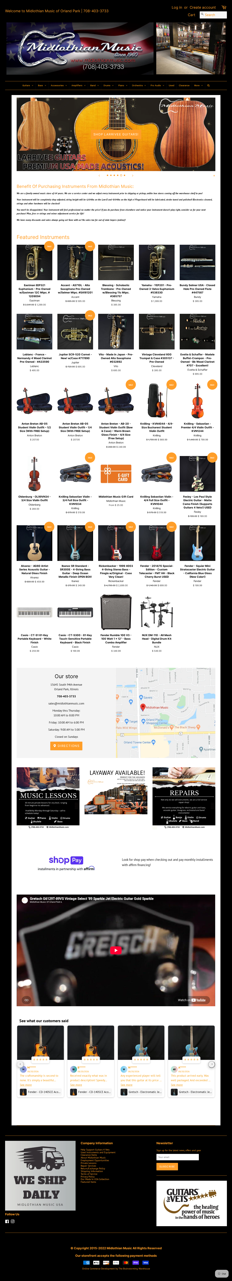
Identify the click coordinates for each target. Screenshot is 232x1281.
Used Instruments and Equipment (98, 1152)
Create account (203, 7)
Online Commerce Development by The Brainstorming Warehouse (116, 1268)
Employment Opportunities (95, 1160)
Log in (177, 7)
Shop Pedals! (116, 134)
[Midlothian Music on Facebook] (7, 1222)
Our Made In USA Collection (95, 1179)
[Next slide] (132, 175)
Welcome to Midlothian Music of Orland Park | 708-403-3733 (57, 11)
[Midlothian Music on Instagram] (12, 1222)
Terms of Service (89, 1173)
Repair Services (88, 1165)
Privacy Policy (88, 1176)
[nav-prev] (20, 1064)
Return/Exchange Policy (93, 1168)
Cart (191, 15)
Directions (68, 746)
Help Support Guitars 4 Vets (95, 1149)
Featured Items (88, 1181)
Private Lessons (88, 1163)
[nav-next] (211, 1064)
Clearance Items (89, 1154)
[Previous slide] (99, 175)
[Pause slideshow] (214, 175)
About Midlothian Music (93, 1157)
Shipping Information (92, 1171)
